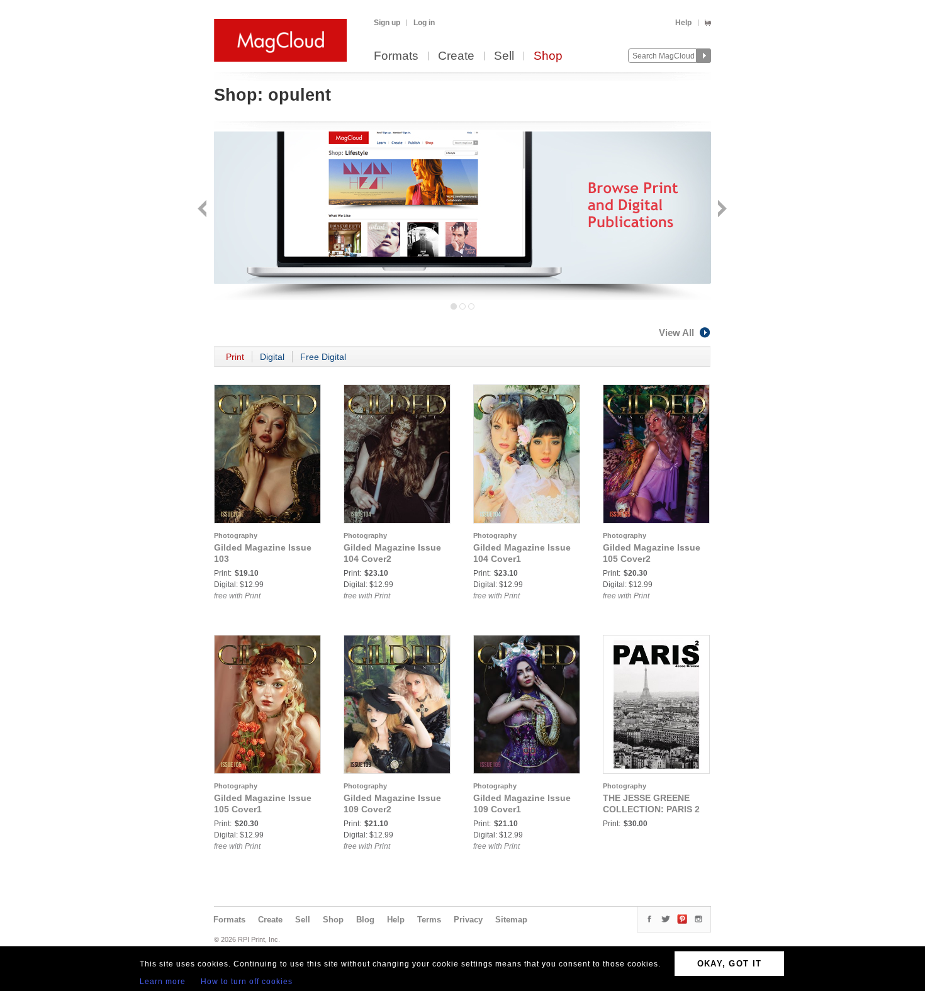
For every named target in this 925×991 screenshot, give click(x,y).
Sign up (387, 22)
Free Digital (323, 357)
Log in (424, 22)
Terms (429, 919)
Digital (272, 357)
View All (676, 332)
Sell (504, 56)
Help (683, 22)
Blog (365, 919)
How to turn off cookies (247, 981)
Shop (548, 56)
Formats (396, 56)
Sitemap (511, 919)
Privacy (468, 919)
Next (721, 210)
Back (204, 210)
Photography (235, 535)
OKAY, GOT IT (729, 963)
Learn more (163, 981)
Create (456, 56)
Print (235, 357)
